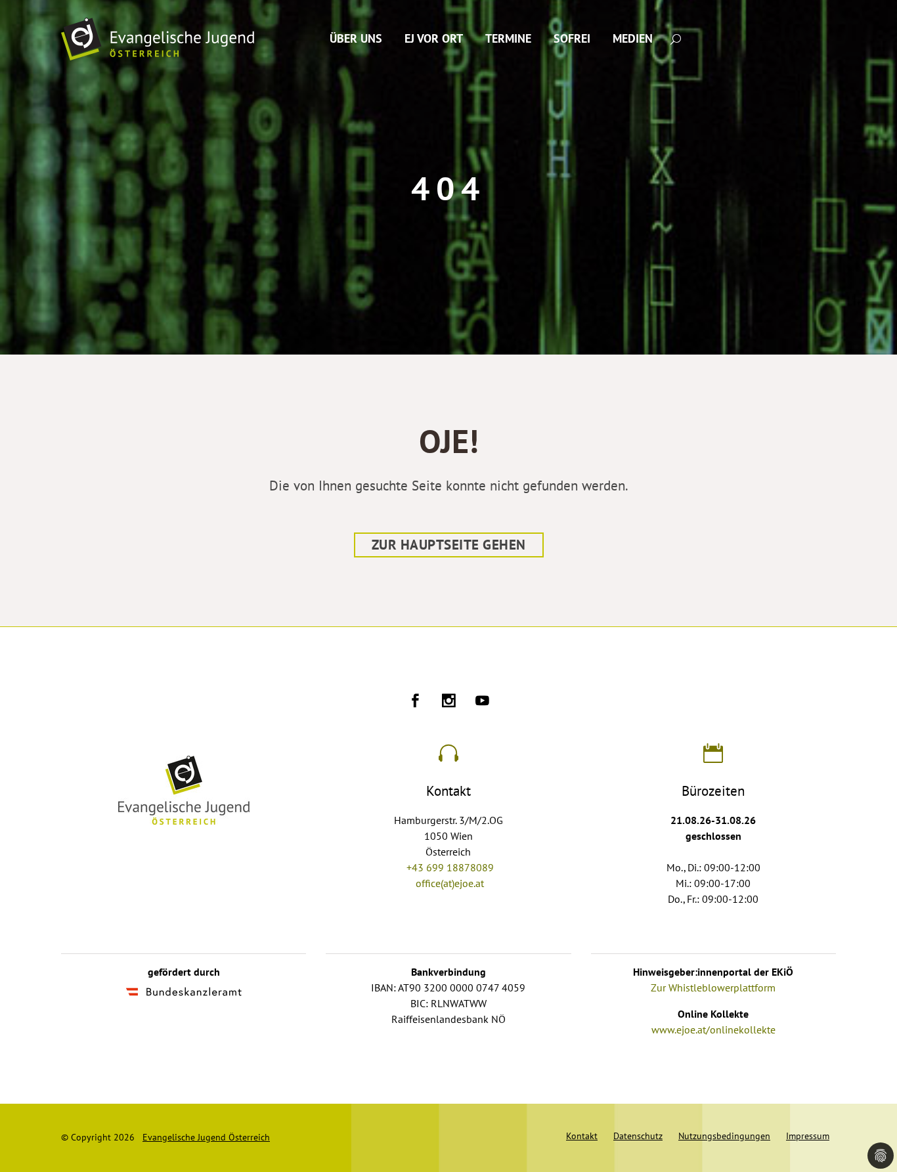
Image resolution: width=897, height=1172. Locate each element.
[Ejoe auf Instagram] (449, 702)
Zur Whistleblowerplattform (713, 988)
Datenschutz (638, 1136)
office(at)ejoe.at (450, 884)
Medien (633, 39)
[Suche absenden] (675, 38)
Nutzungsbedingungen (724, 1136)
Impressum (807, 1136)
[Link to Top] (870, 1103)
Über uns (356, 39)
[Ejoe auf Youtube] (482, 702)
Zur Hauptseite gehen (449, 545)
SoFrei (572, 39)
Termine (508, 39)
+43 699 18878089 (450, 868)
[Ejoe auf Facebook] (415, 702)
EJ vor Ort (434, 39)
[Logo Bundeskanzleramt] (184, 993)
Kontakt (582, 1136)
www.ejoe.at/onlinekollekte (713, 1030)
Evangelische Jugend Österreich (206, 1137)
